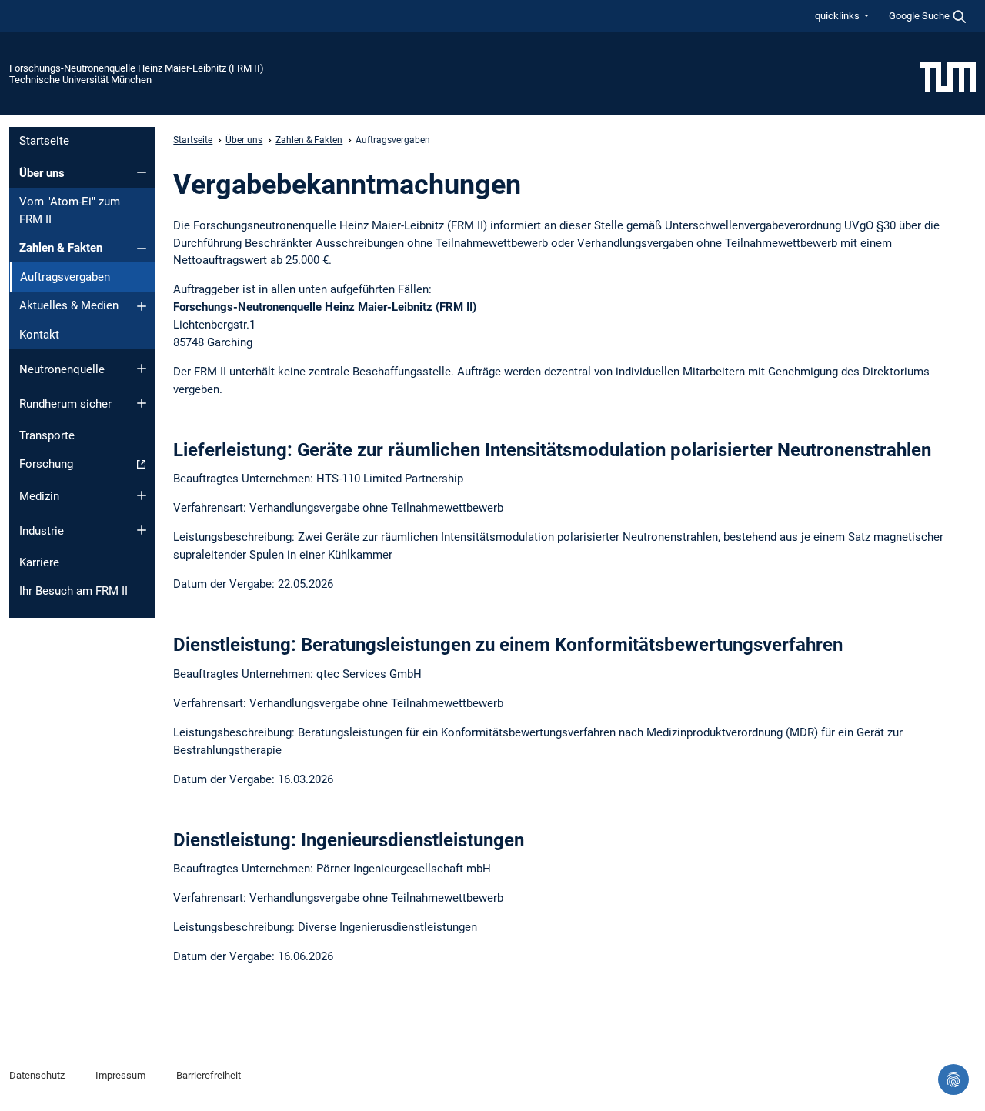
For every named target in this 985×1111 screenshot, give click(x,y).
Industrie (41, 531)
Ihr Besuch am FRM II (73, 591)
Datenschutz (37, 1075)
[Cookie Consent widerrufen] (953, 1079)
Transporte (47, 435)
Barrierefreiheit (208, 1075)
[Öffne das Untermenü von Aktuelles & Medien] (141, 306)
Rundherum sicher (65, 404)
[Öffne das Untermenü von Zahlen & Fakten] (141, 248)
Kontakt (39, 335)
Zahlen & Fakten (60, 248)
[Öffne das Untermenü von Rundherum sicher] (141, 403)
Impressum (120, 1075)
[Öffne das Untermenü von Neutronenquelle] (141, 368)
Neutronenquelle (62, 369)
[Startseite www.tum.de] (948, 76)
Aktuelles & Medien (69, 305)
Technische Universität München (80, 79)
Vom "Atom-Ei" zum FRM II (69, 210)
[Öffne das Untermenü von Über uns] (141, 172)
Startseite (44, 141)
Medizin (39, 496)
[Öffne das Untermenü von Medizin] (141, 495)
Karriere (39, 562)
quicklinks (838, 16)
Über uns (42, 173)
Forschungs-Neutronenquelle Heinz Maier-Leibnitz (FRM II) (136, 68)
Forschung (46, 464)
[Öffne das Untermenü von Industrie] (141, 530)
